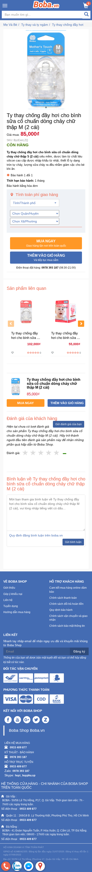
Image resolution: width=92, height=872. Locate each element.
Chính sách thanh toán (63, 597)
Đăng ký (79, 651)
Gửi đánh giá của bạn (68, 424)
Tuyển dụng (10, 606)
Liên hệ (8, 600)
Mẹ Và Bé (10, 24)
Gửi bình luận (73, 542)
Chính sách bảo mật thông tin (67, 625)
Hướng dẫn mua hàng (16, 612)
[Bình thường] (41, 453)
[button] (46, 243)
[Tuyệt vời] (57, 453)
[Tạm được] (33, 453)
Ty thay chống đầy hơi (67, 24)
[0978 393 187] (5, 866)
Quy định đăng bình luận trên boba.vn (36, 535)
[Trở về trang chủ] (46, 4)
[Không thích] (25, 453)
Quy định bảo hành (61, 609)
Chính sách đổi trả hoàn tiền (66, 603)
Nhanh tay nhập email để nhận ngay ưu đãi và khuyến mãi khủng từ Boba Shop (45, 643)
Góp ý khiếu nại (12, 594)
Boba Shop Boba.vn (27, 730)
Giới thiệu (9, 587)
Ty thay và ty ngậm (34, 24)
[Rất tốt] (49, 453)
